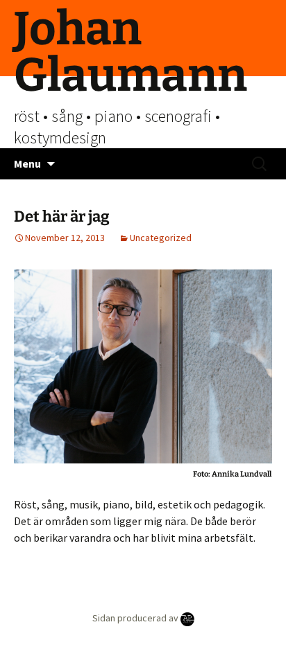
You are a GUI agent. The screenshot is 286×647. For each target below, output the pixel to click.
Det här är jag (62, 216)
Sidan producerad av (136, 618)
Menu (27, 163)
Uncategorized (161, 237)
